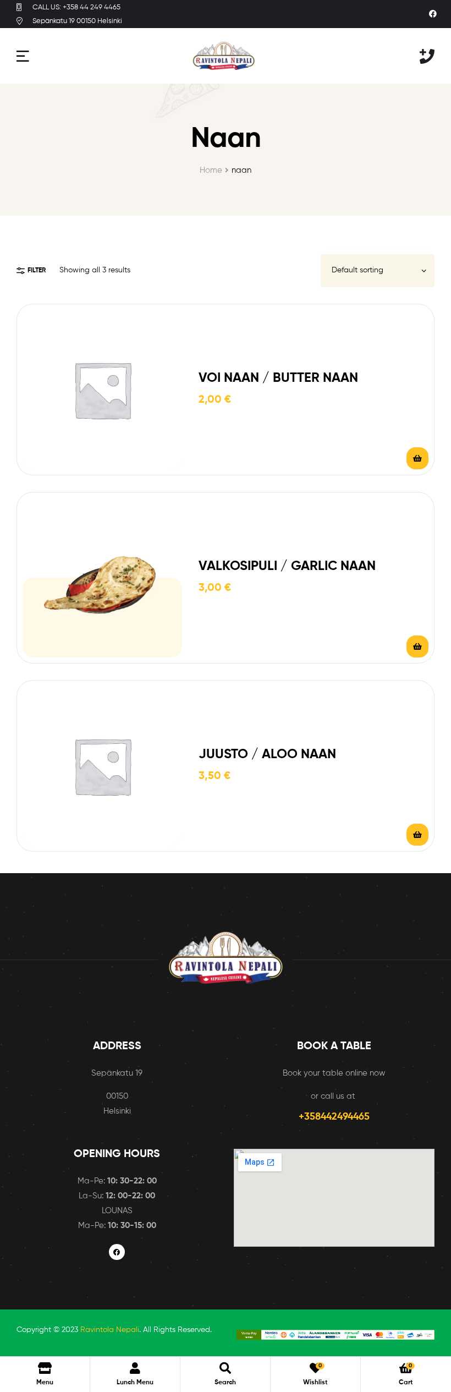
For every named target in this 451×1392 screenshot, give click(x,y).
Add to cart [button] (417, 458)
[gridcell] (116, 1203)
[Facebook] (433, 14)
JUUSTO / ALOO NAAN (267, 754)
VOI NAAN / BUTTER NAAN (278, 378)
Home (211, 170)
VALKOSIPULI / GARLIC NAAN (287, 566)
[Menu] (22, 55)
